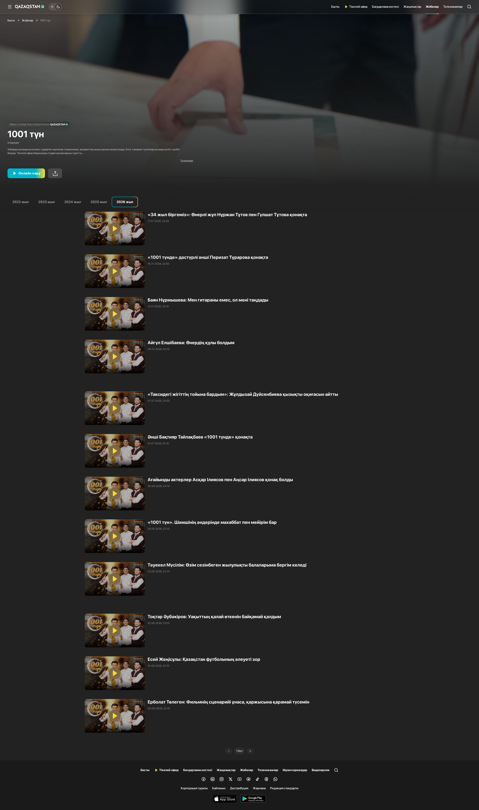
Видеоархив (320, 770)
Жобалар (432, 6)
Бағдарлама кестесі (385, 6)
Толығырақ (186, 160)
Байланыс (219, 788)
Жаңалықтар (412, 6)
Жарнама (259, 788)
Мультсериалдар (295, 770)
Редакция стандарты (284, 788)
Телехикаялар (453, 6)
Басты (335, 6)
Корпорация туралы (194, 788)
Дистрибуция (239, 788)
